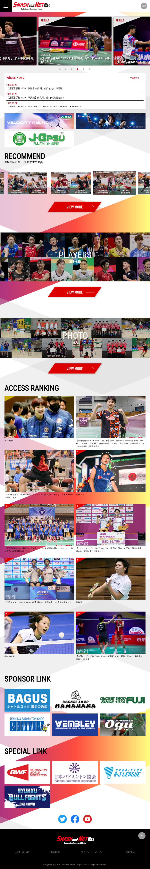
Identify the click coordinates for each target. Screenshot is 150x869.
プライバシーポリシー (92, 852)
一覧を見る (135, 77)
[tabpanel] (75, 41)
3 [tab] (72, 69)
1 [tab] (60, 69)
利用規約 (130, 852)
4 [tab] (78, 69)
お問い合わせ (22, 852)
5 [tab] (84, 69)
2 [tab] (66, 69)
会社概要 (55, 852)
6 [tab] (90, 69)
